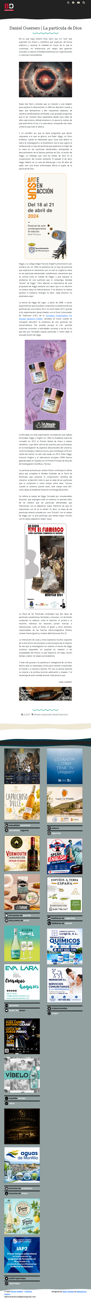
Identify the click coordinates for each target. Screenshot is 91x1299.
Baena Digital (17, 1292)
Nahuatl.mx (81, 1291)
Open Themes (68, 1291)
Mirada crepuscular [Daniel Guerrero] (51, 714)
